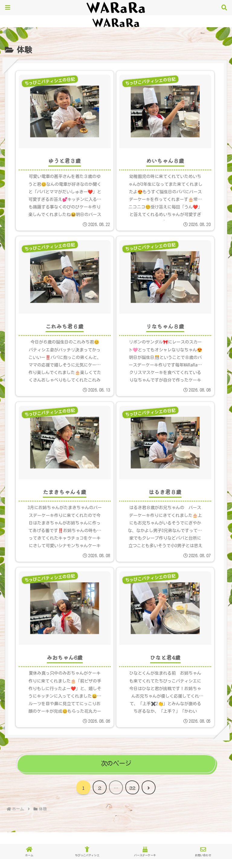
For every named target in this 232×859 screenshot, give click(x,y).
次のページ (116, 763)
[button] (213, 786)
